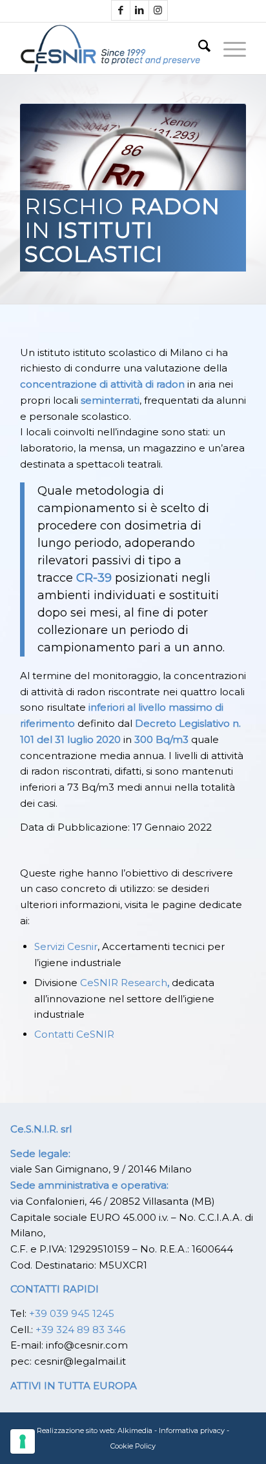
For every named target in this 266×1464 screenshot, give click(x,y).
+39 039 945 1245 (71, 1313)
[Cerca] (197, 48)
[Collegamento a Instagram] (158, 10)
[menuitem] (197, 48)
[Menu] (228, 48)
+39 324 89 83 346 (80, 1329)
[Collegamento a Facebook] (121, 10)
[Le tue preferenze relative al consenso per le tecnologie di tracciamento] (22, 1441)
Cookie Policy (133, 1445)
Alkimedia (135, 1430)
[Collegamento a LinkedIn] (139, 10)
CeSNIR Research (123, 982)
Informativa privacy (192, 1430)
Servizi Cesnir (65, 946)
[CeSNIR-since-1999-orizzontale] (110, 48)
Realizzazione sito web (75, 1430)
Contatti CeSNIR (74, 1034)
